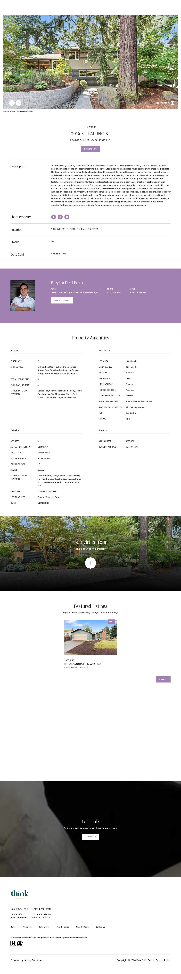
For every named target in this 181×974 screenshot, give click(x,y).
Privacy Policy (163, 960)
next (18, 103)
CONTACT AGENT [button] (62, 300)
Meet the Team (82, 927)
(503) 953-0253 (114, 292)
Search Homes (63, 927)
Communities (44, 927)
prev (12, 103)
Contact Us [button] (90, 837)
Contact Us (100, 927)
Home (13, 927)
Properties (27, 927)
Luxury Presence (33, 960)
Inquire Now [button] (90, 149)
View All (163, 679)
